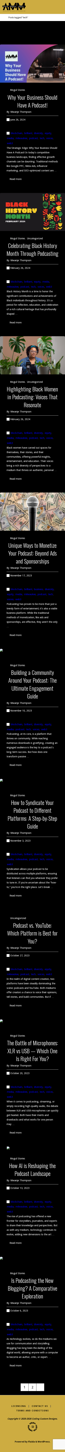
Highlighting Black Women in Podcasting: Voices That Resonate (32, 397)
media (10, 138)
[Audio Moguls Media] (14, 7)
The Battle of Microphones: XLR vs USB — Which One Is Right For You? (32, 1051)
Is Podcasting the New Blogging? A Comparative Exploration (32, 1288)
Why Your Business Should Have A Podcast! (32, 101)
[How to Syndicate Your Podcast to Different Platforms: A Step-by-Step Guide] (32, 783)
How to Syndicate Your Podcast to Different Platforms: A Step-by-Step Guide (32, 814)
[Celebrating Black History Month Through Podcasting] (32, 212)
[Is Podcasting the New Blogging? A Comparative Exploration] (32, 1261)
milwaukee (21, 138)
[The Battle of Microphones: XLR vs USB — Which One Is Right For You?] (32, 1023)
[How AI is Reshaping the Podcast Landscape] (32, 1149)
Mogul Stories (17, 90)
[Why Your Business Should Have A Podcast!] (32, 63)
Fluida (31, 1441)
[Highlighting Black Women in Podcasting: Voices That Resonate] (32, 355)
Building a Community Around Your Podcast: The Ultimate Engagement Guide (32, 684)
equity (48, 133)
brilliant (28, 133)
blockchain (16, 133)
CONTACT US (40, 1406)
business (38, 589)
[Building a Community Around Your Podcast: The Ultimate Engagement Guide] (32, 653)
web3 (10, 143)
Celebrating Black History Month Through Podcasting (32, 249)
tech (42, 138)
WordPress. (44, 1441)
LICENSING (18, 1406)
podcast (33, 138)
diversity (38, 133)
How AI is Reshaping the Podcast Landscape (32, 1169)
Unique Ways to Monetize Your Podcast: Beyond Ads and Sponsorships (32, 553)
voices (49, 138)
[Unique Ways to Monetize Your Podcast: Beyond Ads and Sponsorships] (32, 512)
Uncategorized (35, 238)
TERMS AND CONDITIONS (32, 1410)
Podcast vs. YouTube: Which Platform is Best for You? (32, 933)
